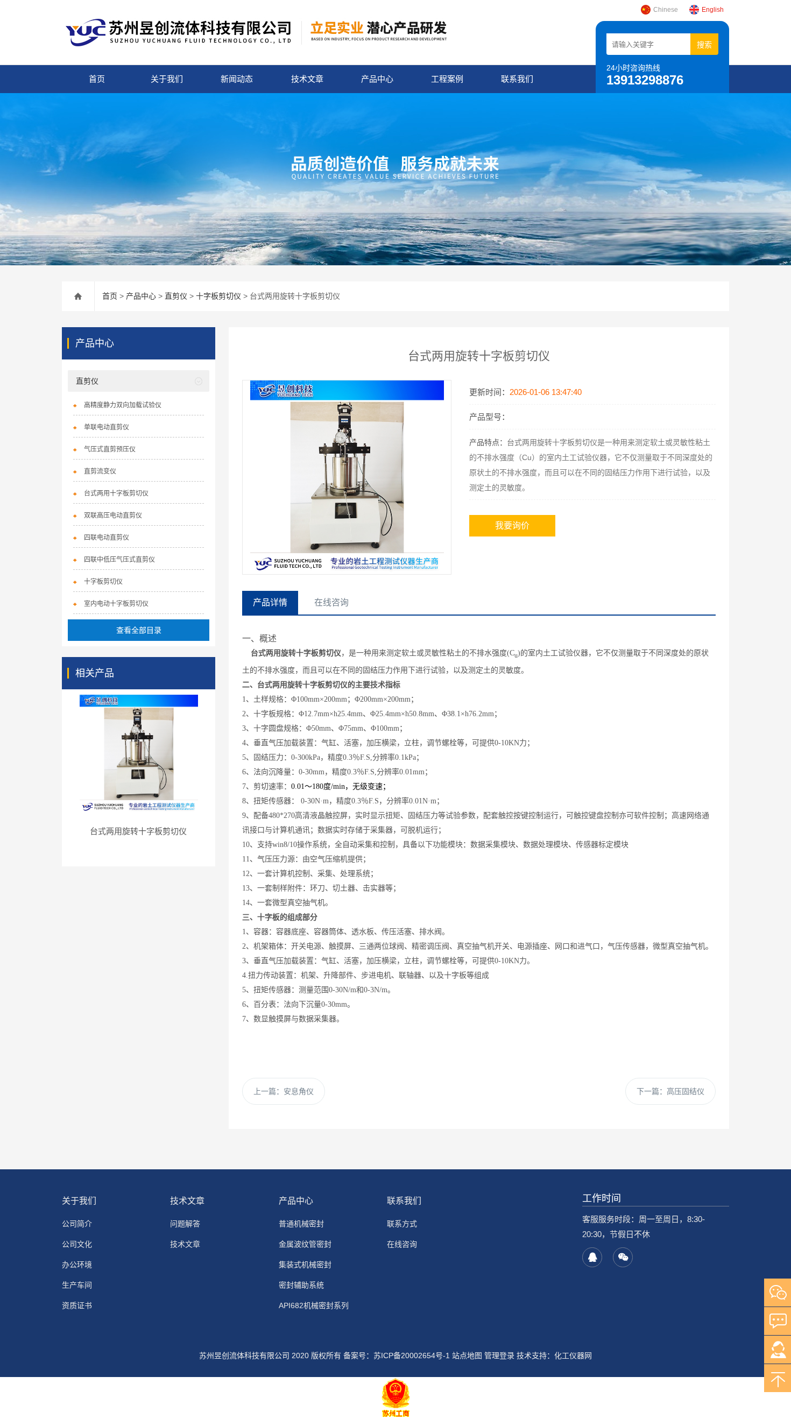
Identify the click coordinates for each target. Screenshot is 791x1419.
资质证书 (77, 1305)
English (713, 9)
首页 (97, 78)
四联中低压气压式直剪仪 (119, 559)
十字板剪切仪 (218, 296)
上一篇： (283, 1091)
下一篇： (670, 1091)
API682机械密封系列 (314, 1305)
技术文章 (307, 78)
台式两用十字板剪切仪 (116, 493)
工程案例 (447, 78)
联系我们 (517, 78)
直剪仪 (176, 296)
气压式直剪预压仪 (110, 449)
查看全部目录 (138, 630)
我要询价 (512, 525)
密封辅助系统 (301, 1285)
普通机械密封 (301, 1223)
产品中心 (377, 78)
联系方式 (402, 1223)
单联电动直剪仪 (106, 427)
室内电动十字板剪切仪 (116, 604)
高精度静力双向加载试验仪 (122, 405)
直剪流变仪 (100, 471)
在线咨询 (402, 1244)
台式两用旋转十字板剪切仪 (138, 831)
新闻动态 (237, 78)
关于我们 (167, 78)
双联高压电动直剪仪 (113, 515)
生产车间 (77, 1285)
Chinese (665, 9)
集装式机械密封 (305, 1264)
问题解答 (185, 1223)
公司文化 (77, 1244)
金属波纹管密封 (305, 1244)
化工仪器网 (573, 1355)
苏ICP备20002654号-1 (411, 1355)
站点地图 (467, 1355)
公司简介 (77, 1223)
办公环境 (77, 1264)
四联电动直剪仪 (106, 537)
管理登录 (499, 1355)
